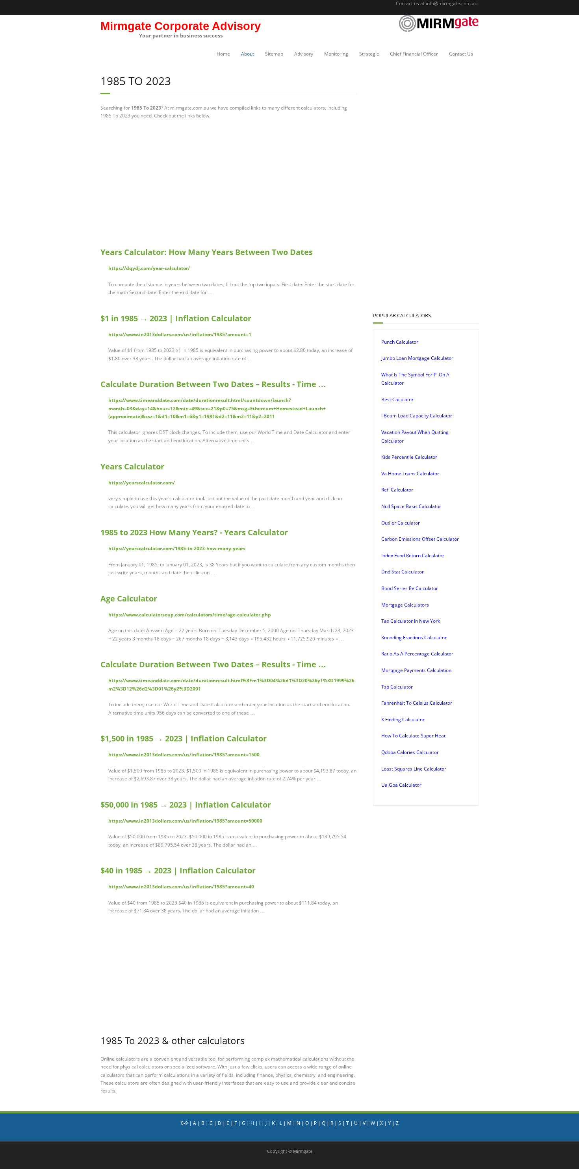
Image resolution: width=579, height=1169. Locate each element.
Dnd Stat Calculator (402, 571)
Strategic (369, 53)
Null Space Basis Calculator (411, 506)
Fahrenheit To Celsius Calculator (416, 703)
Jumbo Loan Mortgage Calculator (417, 358)
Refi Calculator (397, 489)
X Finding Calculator (403, 719)
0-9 (184, 1123)
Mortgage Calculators (405, 604)
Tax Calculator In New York (410, 621)
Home (223, 53)
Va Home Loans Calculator (410, 473)
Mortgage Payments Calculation (416, 670)
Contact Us (461, 53)
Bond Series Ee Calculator (409, 588)
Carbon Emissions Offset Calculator (420, 539)
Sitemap (274, 53)
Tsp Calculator (397, 686)
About (247, 53)
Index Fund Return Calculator (412, 555)
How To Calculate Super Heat (413, 735)
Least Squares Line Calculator (413, 768)
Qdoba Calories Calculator (410, 752)
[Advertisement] (228, 183)
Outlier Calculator (400, 522)
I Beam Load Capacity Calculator (416, 415)
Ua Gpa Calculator (401, 785)
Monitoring (336, 53)
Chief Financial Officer (414, 53)
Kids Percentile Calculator (409, 457)
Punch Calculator (399, 342)
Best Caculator (397, 399)
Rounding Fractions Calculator (414, 637)
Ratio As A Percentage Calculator (417, 653)
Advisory (303, 53)
